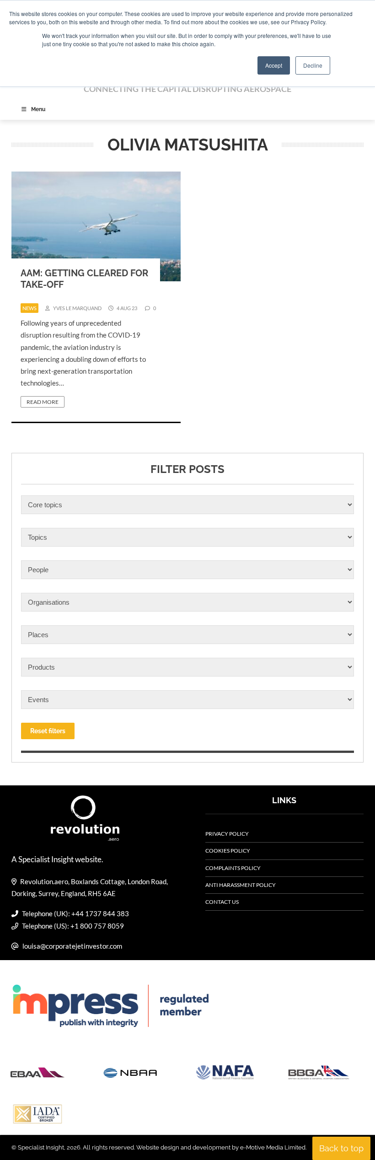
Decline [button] (312, 65)
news (29, 308)
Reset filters (47, 731)
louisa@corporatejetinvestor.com (72, 946)
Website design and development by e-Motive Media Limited (220, 1147)
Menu (38, 109)
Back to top (341, 1148)
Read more (43, 401)
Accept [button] (273, 65)
